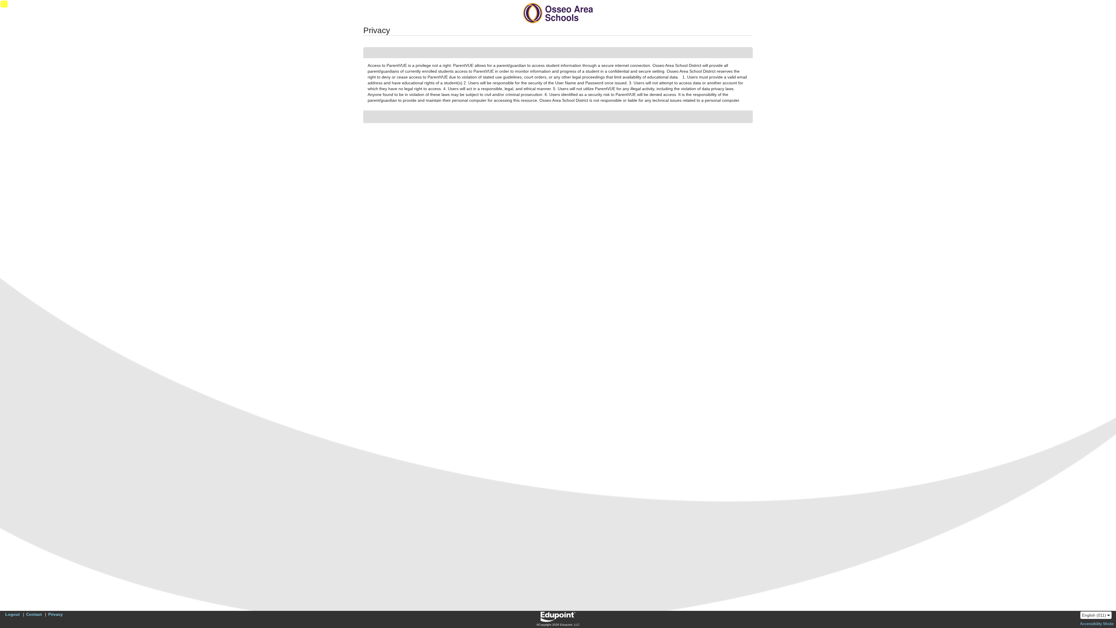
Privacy (55, 614)
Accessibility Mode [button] (1097, 623)
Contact (34, 614)
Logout (12, 614)
